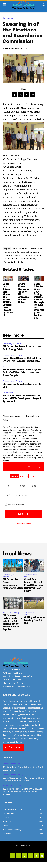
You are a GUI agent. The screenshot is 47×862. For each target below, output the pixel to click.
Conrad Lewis (36, 248)
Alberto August (20, 248)
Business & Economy (11, 367)
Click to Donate (13, 747)
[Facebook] (14, 94)
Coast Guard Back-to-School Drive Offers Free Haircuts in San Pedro (33, 585)
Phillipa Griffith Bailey (14, 261)
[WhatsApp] (32, 94)
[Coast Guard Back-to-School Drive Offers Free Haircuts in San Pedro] (34, 565)
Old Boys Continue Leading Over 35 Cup (34, 620)
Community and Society (12, 344)
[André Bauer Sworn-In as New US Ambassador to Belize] (23, 278)
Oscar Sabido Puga (28, 258)
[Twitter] (20, 94)
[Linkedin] (24, 855)
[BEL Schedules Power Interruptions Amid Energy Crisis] (13, 565)
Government (8, 18)
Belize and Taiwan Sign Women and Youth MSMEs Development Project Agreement (8, 300)
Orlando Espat (10, 258)
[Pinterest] (26, 94)
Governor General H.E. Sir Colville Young (22, 255)
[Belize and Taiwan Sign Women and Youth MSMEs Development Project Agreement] (8, 278)
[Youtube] (42, 855)
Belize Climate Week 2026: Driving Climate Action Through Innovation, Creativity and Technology (39, 301)
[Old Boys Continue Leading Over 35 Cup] (34, 603)
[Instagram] (18, 855)
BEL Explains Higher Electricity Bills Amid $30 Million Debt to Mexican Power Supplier (22, 373)
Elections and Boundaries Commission (22, 252)
